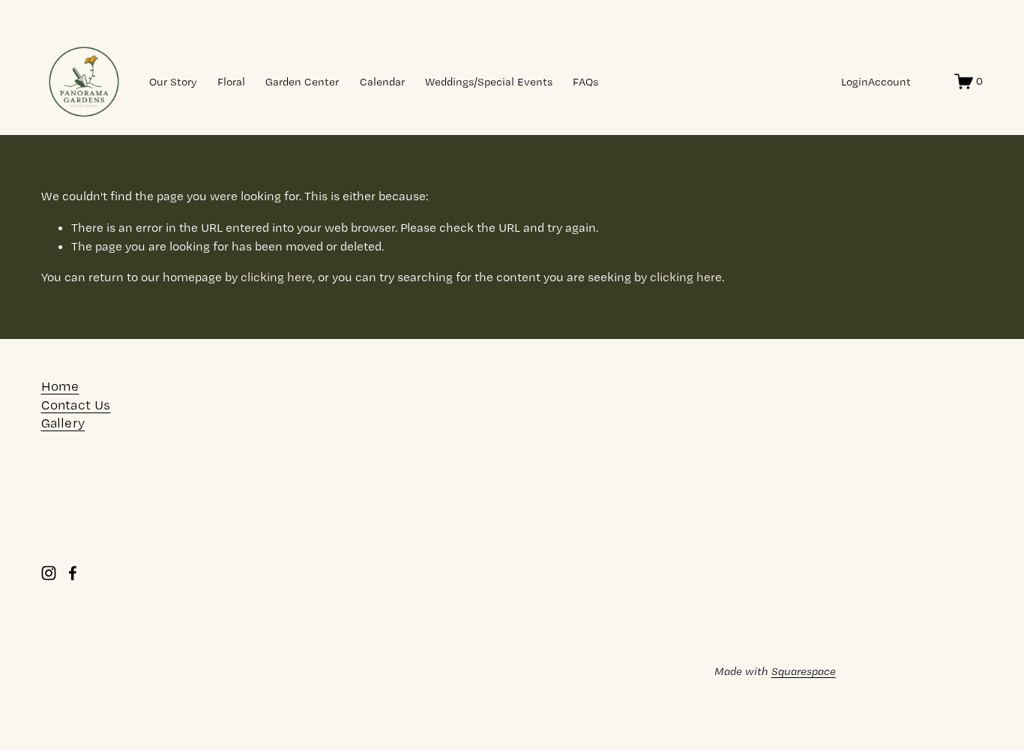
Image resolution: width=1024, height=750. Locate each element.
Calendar (382, 81)
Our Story (173, 81)
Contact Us (76, 405)
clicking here (277, 276)
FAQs (585, 81)
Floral (231, 81)
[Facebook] (72, 573)
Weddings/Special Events (488, 81)
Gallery (63, 423)
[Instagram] (48, 573)
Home (60, 386)
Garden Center (302, 81)
